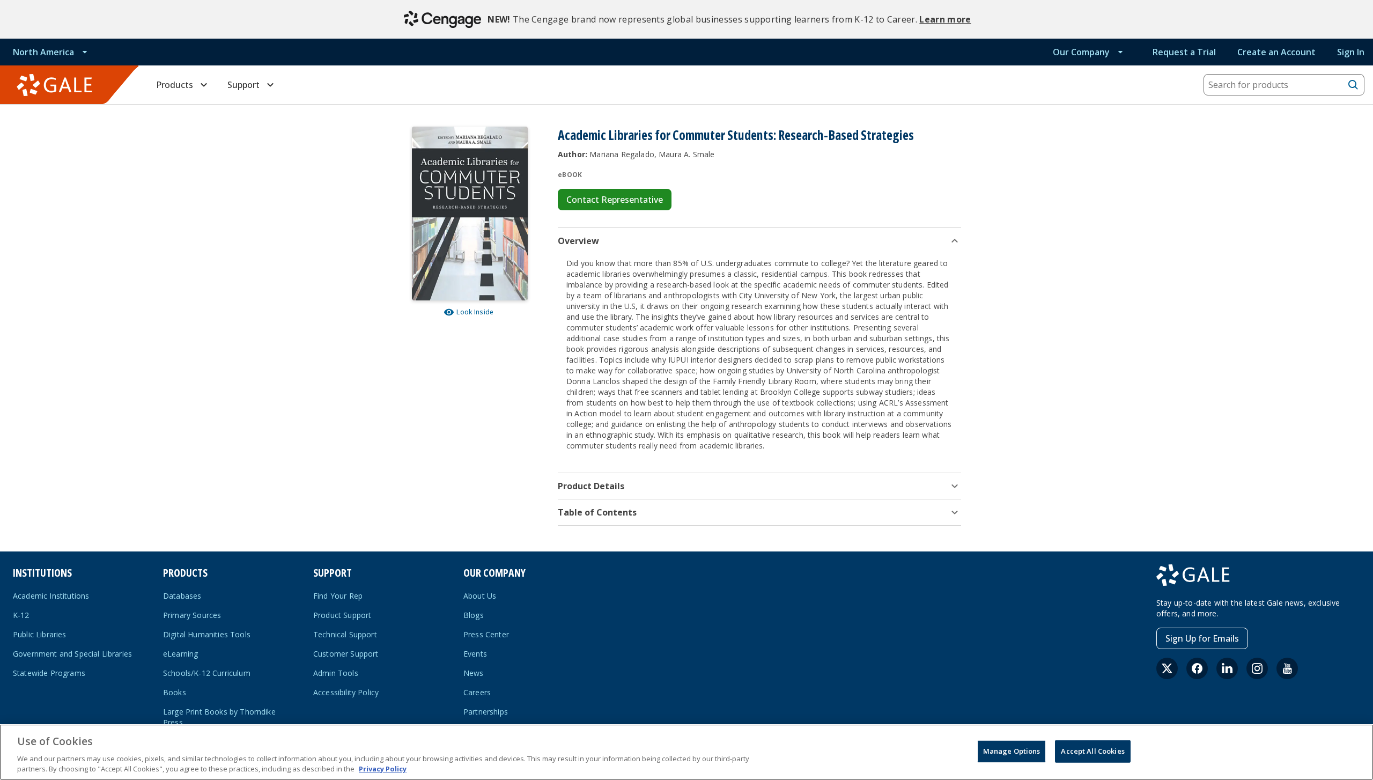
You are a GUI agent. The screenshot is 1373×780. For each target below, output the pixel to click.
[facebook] (1197, 668)
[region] (686, 752)
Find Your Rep (338, 596)
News (473, 673)
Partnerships (485, 712)
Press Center (486, 634)
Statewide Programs (49, 673)
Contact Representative (614, 199)
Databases (182, 596)
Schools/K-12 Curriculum (206, 673)
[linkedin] (1227, 668)
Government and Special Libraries (72, 654)
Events (475, 654)
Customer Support (346, 654)
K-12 (21, 615)
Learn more (945, 19)
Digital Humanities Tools (206, 634)
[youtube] (1287, 668)
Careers (477, 692)
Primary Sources (192, 615)
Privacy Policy (383, 769)
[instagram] (1257, 668)
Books (174, 692)
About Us (479, 596)
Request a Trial (1184, 52)
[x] (1167, 668)
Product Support (342, 615)
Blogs (473, 615)
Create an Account (1276, 52)
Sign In (1350, 52)
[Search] (1353, 84)
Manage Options (1011, 751)
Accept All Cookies (1092, 751)
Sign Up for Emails (1202, 638)
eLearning (180, 654)
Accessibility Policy (346, 692)
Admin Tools (335, 673)
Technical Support (345, 634)
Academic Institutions (51, 596)
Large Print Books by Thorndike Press (219, 717)
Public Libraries (40, 634)
